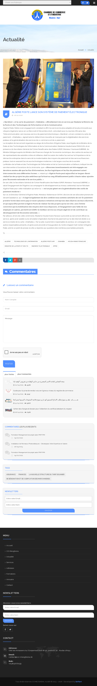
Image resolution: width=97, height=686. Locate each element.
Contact (9, 585)
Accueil (80, 50)
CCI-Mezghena (12, 551)
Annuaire (10, 579)
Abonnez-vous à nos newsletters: (17, 603)
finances (22, 474)
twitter (10, 629)
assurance (11, 474)
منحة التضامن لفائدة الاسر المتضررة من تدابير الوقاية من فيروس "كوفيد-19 (38, 381)
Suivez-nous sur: (10, 625)
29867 (29, 403)
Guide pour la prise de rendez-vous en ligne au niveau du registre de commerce (43, 391)
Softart (79, 682)
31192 (28, 394)
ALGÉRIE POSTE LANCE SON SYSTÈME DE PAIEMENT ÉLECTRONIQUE (49, 112)
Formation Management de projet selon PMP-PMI (28, 435)
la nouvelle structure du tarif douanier (46, 474)
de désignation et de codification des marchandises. (28, 479)
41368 (29, 385)
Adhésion (10, 568)
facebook (5, 629)
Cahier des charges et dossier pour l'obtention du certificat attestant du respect (42, 409)
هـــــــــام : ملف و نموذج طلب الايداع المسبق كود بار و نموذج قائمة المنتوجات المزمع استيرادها (45, 400)
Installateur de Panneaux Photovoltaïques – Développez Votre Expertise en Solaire (39, 444)
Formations (10, 574)
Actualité (10, 557)
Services (9, 562)
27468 (29, 412)
